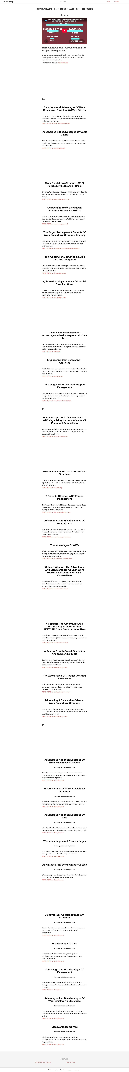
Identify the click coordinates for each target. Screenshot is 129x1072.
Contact (76, 1070)
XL (64, 15)
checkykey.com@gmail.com (59, 1069)
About (69, 1070)
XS (61, 15)
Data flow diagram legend (43, 1062)
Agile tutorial (70, 1062)
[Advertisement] (64, 81)
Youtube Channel (63, 63)
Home (108, 1)
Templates (116, 1)
